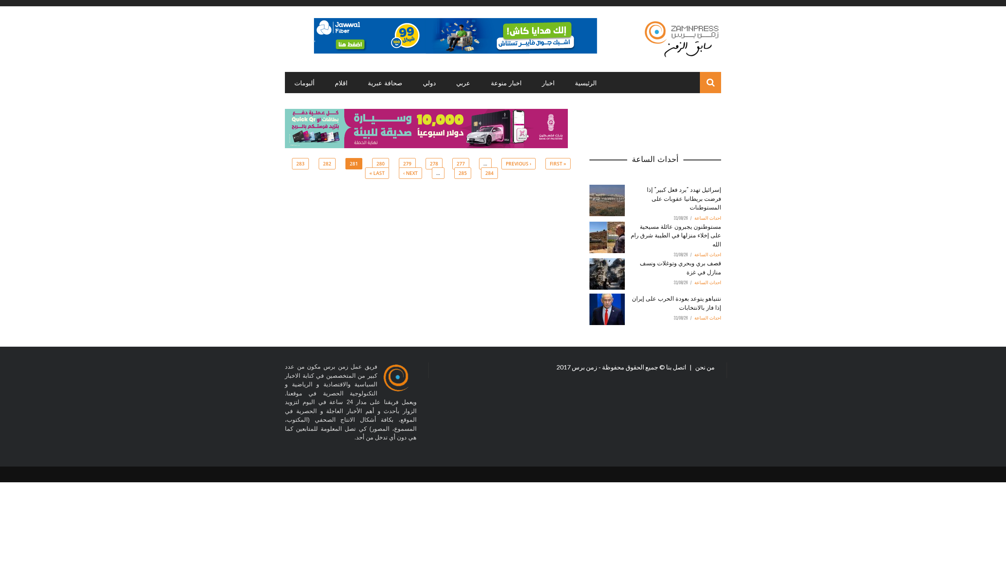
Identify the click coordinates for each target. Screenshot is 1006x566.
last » (377, 173)
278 (434, 163)
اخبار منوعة (506, 82)
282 (327, 163)
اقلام (341, 82)
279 (407, 163)
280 (380, 163)
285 (463, 173)
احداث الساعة (707, 218)
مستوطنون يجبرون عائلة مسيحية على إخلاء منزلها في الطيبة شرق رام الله (676, 235)
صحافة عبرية (385, 82)
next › (410, 173)
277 (461, 163)
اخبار (548, 82)
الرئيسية (586, 82)
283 (300, 163)
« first (558, 163)
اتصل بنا (676, 367)
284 (489, 173)
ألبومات (304, 82)
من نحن (704, 367)
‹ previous (518, 163)
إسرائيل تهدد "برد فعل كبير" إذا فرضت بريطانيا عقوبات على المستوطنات (684, 198)
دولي (429, 82)
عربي (463, 82)
